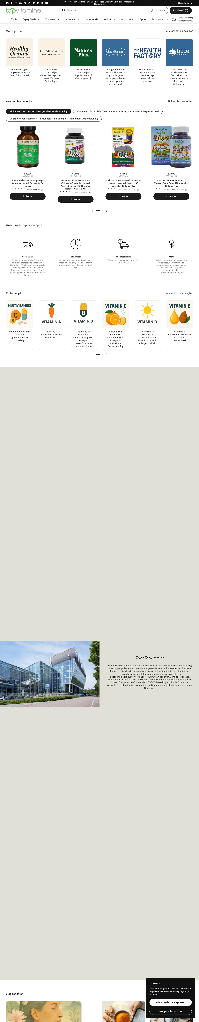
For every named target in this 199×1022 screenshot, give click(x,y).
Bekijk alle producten (180, 101)
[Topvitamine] (23, 10)
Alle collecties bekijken (179, 31)
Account (160, 10)
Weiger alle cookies (170, 1011)
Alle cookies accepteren (170, 1002)
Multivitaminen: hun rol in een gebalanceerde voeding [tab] (38, 111)
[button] (181, 10)
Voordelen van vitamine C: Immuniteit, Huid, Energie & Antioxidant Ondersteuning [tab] (54, 118)
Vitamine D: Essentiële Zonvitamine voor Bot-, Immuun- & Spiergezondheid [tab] (118, 111)
